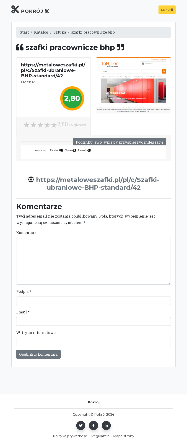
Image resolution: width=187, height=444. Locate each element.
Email (23, 312)
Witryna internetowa (36, 332)
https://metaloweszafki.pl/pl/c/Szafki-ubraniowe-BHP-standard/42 (97, 183)
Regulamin (100, 436)
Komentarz (26, 232)
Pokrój (32, 11)
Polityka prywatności (70, 436)
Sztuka (59, 32)
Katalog (41, 32)
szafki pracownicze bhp (93, 32)
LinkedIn (83, 150)
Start (24, 32)
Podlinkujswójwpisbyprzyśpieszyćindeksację (119, 142)
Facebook (55, 150)
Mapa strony (123, 436)
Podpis (23, 291)
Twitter (69, 150)
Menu (165, 9)
